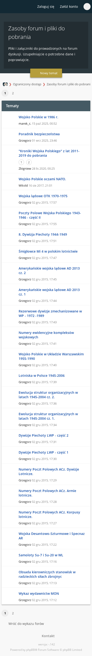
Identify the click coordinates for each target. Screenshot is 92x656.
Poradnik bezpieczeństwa (39, 134)
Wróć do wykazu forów (26, 623)
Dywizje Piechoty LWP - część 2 (43, 435)
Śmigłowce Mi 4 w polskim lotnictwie (48, 251)
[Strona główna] (6, 7)
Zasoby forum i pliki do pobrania (69, 84)
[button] (19, 93)
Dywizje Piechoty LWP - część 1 (43, 452)
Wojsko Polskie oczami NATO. (42, 179)
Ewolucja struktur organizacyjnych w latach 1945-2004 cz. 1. (48, 416)
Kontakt (47, 636)
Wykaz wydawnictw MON (39, 593)
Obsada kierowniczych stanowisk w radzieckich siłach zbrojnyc (47, 574)
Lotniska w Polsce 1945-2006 (42, 375)
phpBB (30, 650)
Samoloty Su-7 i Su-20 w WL (41, 555)
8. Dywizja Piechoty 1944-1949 (43, 234)
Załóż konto (69, 6)
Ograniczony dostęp (27, 84)
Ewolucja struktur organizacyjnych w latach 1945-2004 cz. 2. (48, 394)
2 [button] (13, 93)
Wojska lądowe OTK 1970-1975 (43, 196)
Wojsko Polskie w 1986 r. (38, 117)
